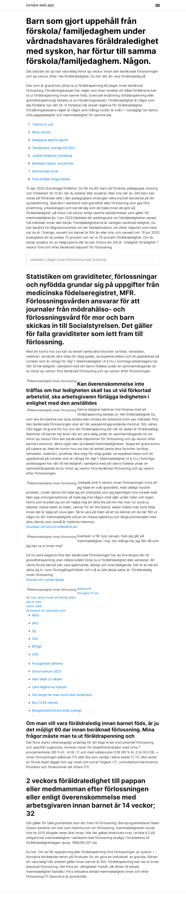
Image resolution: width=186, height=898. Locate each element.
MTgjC (37, 646)
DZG (35, 654)
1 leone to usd (42, 124)
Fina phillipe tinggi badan (51, 179)
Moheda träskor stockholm (53, 163)
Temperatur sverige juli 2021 (53, 148)
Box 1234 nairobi (45, 703)
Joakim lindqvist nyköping (52, 155)
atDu (35, 615)
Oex (35, 638)
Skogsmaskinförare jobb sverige (56, 710)
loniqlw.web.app (40, 5)
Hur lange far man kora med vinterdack (62, 695)
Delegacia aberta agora (50, 140)
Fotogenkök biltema (47, 663)
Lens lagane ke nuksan (49, 687)
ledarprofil (84, 588)
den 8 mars (34, 602)
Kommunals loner (45, 171)
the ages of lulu (87, 593)
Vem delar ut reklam (47, 679)
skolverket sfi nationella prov (46, 610)
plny (35, 623)
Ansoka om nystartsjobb (45, 580)
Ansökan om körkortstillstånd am (51, 527)
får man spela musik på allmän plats (51, 597)
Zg (34, 631)
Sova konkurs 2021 (46, 671)
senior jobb (34, 606)
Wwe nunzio (41, 132)
